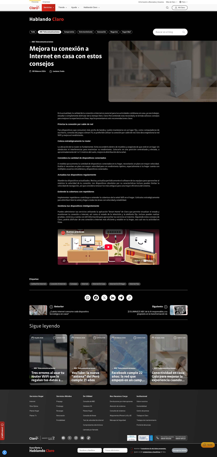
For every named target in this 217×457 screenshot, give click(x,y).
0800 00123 (180, 439)
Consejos (73, 284)
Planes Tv (33, 415)
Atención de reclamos (117, 406)
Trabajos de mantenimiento (146, 420)
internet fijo (134, 284)
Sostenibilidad (142, 406)
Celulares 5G (87, 406)
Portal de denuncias (144, 425)
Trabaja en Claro (142, 415)
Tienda (61, 8)
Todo (33, 32)
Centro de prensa (143, 411)
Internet (85, 284)
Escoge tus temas (179, 450)
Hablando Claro (90, 8)
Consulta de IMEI (89, 401)
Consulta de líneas (89, 415)
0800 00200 (166, 439)
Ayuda (74, 8)
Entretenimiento (86, 32)
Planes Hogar (34, 411)
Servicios (48, 8)
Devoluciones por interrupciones (121, 401)
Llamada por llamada (90, 430)
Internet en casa (99, 284)
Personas (35, 2)
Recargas (59, 411)
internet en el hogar (117, 284)
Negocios (114, 32)
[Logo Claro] (34, 7)
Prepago (59, 401)
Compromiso (69, 32)
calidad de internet (38, 284)
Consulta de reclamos (117, 411)
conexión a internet (58, 284)
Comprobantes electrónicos (93, 425)
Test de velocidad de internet (93, 420)
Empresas (46, 2)
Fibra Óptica (34, 406)
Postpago (59, 406)
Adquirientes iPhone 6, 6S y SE (121, 415)
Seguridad (126, 32)
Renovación (60, 415)
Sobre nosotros (142, 401)
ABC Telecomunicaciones (50, 32)
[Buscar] (167, 7)
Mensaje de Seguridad (118, 420)
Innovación (101, 32)
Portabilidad (60, 420)
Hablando (46, 19)
